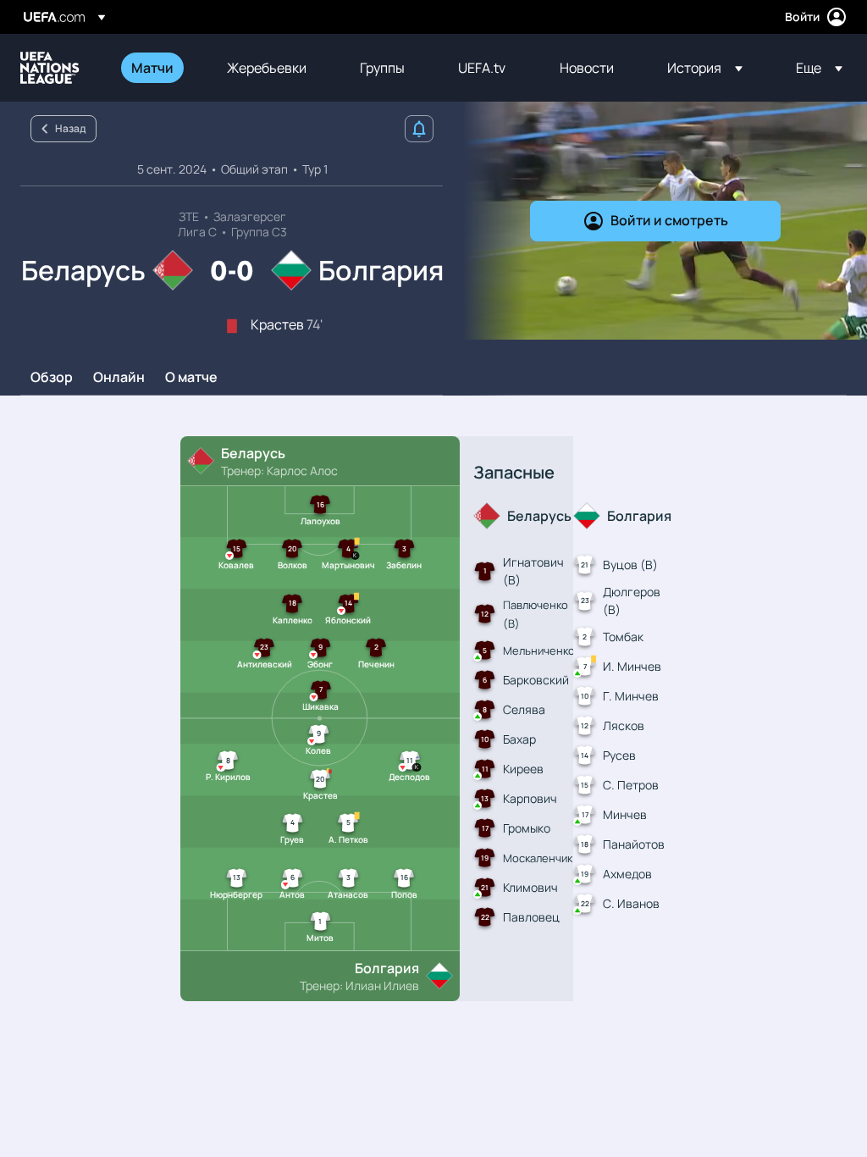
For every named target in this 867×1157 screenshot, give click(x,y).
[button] (705, 68)
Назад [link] (70, 128)
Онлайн (119, 377)
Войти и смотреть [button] (669, 220)
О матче (191, 377)
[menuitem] (158, 68)
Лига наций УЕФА (50, 68)
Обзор (51, 377)
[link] (152, 68)
